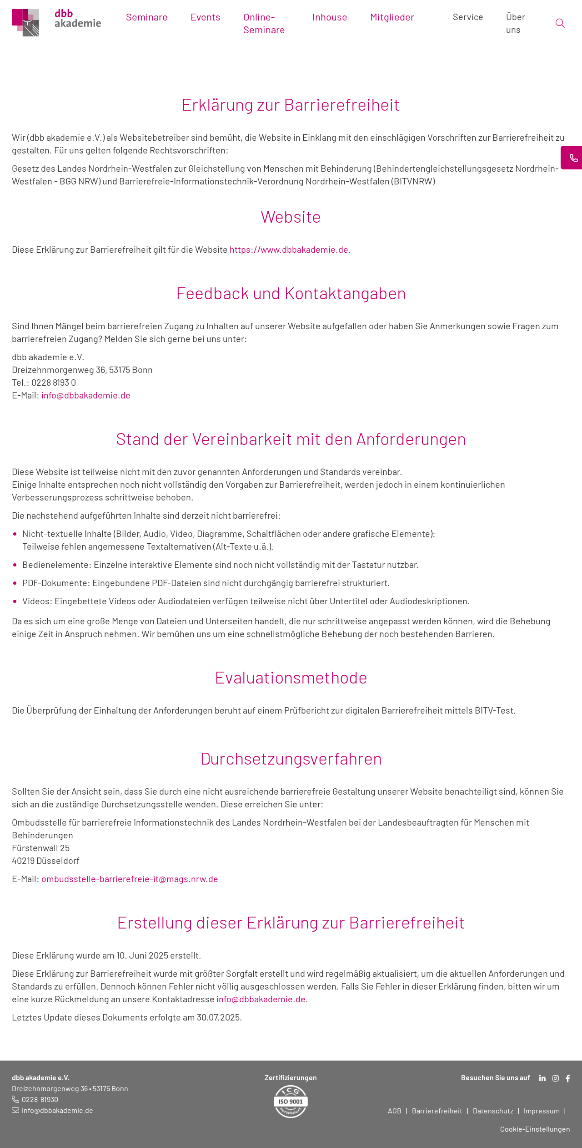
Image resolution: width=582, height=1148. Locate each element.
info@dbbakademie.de (85, 394)
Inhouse (329, 16)
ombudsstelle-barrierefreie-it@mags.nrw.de (129, 878)
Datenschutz (493, 1110)
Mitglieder (392, 16)
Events (206, 16)
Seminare (147, 16)
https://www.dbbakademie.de (289, 249)
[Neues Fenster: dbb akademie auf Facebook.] (568, 1078)
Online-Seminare (264, 22)
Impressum (542, 1110)
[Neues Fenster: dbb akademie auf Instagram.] (555, 1078)
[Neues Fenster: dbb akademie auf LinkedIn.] (542, 1078)
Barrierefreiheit (437, 1110)
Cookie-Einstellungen (535, 1128)
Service (468, 16)
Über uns (515, 23)
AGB (394, 1110)
